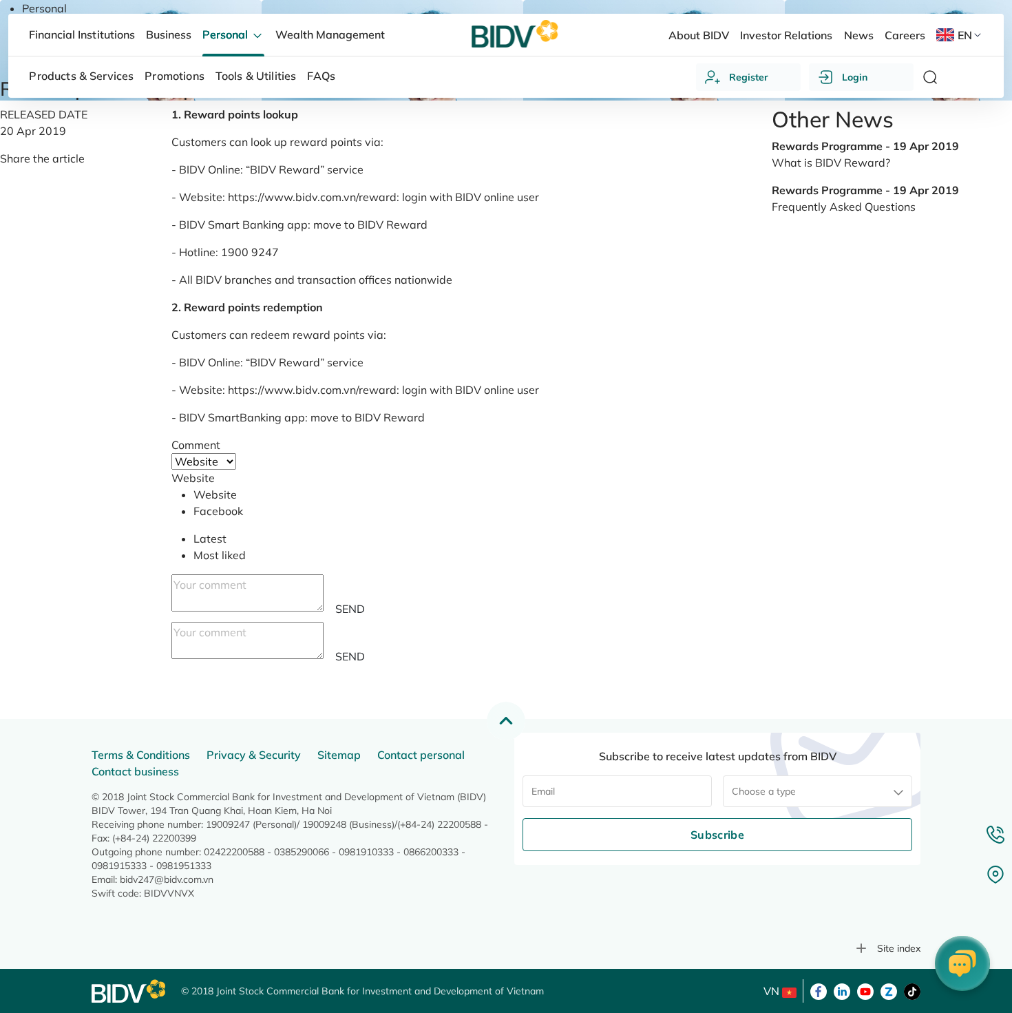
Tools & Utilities (256, 76)
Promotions (174, 76)
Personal (44, 8)
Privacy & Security (254, 755)
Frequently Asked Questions (844, 206)
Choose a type (764, 791)
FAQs (321, 76)
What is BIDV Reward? (831, 162)
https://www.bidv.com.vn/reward (312, 197)
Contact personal (421, 755)
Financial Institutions (81, 34)
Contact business (135, 771)
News (859, 35)
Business (168, 34)
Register (748, 77)
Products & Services (81, 76)
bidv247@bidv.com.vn (166, 879)
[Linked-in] (842, 990)
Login (854, 77)
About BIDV (698, 35)
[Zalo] (889, 990)
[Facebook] (818, 990)
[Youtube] (865, 990)
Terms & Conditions (141, 755)
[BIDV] (129, 991)
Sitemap (339, 755)
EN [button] (965, 35)
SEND (350, 609)
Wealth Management (330, 34)
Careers (905, 35)
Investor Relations (786, 35)
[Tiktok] (912, 990)
